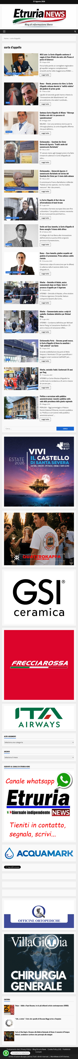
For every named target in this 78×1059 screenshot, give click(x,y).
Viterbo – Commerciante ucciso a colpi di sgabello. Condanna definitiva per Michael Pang (21, 321)
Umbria (8, 416)
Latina (22, 272)
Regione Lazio (17, 73)
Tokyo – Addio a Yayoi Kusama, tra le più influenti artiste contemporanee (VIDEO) (42, 1005)
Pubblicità (66, 1049)
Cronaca (8, 218)
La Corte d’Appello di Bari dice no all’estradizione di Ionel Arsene (21, 209)
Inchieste (16, 272)
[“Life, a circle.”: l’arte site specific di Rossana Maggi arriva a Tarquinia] (9, 1023)
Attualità (9, 132)
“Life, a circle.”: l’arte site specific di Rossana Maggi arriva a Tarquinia (38, 1019)
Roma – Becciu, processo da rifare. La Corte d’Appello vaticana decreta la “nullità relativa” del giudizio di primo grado (21, 93)
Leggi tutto (46, 75)
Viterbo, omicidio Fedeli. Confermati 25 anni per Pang (21, 378)
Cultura (7, 999)
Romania (15, 218)
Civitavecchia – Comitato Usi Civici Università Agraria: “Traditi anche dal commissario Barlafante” (21, 152)
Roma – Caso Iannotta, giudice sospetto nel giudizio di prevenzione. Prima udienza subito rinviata (21, 263)
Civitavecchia (10, 161)
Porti (7, 359)
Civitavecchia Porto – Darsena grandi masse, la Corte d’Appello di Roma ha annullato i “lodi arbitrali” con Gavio (21, 350)
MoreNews (55, 1056)
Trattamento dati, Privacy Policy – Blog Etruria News (26, 1049)
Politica (8, 73)
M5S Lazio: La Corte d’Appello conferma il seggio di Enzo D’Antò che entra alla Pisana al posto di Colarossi (21, 64)
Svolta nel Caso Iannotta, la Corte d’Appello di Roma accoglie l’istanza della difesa (21, 235)
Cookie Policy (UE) (54, 1049)
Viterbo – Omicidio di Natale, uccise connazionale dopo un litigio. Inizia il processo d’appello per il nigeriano (21, 292)
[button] (4, 31)
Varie (7, 103)
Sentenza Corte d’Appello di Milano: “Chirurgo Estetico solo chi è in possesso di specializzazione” (21, 123)
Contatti (38, 1052)
